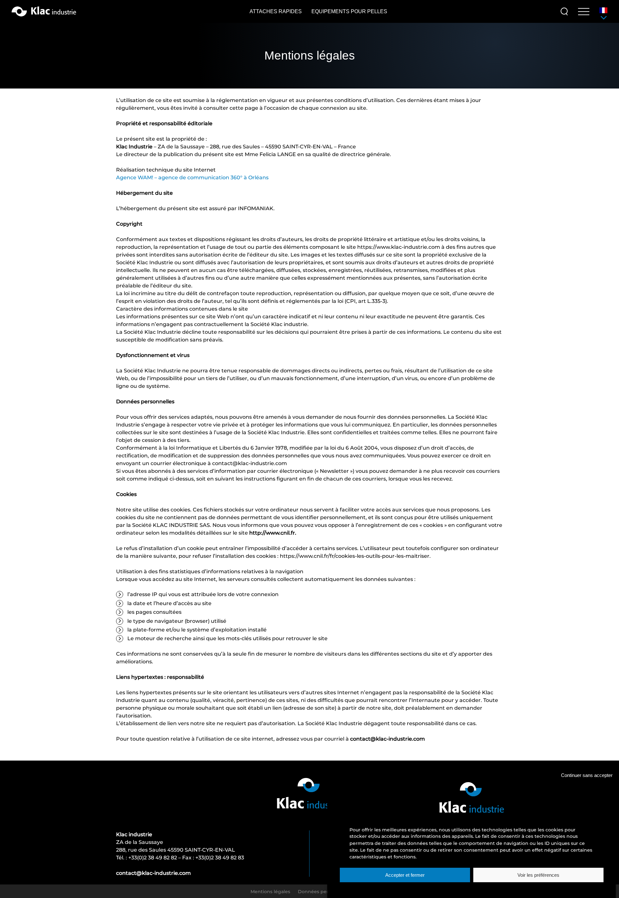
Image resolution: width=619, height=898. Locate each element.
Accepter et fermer (405, 875)
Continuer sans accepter (587, 775)
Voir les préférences (538, 875)
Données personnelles (324, 891)
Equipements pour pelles (349, 11)
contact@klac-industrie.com (153, 872)
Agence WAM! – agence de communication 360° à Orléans (192, 177)
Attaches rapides (276, 11)
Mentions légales (270, 891)
